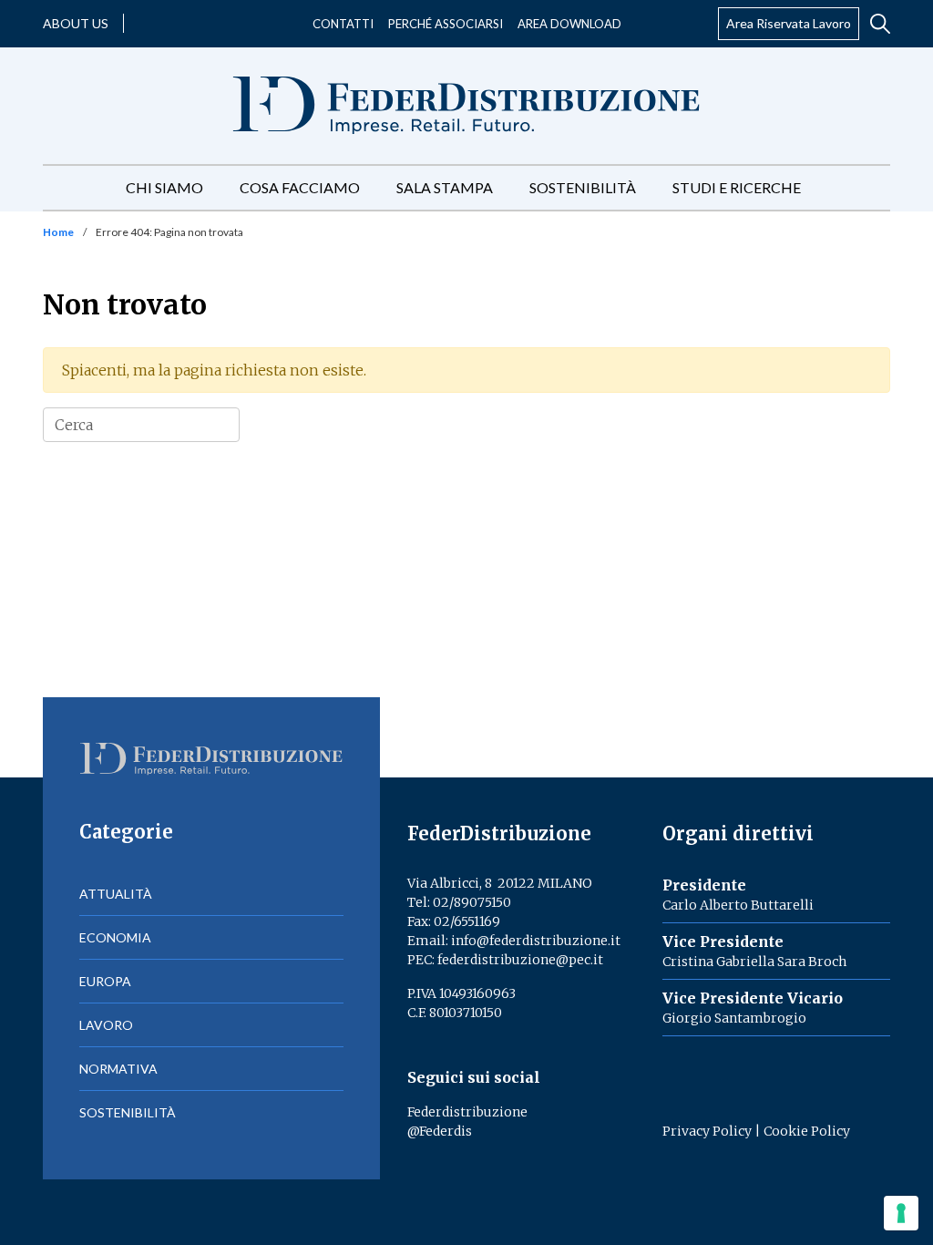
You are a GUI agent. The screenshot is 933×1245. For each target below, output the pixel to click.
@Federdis (439, 1131)
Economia (115, 937)
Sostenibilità (582, 187)
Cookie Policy (807, 1131)
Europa (105, 981)
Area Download (569, 23)
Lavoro (106, 1025)
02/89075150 (472, 902)
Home (58, 232)
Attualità (115, 893)
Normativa (118, 1068)
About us (75, 23)
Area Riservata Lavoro (788, 23)
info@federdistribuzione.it (535, 940)
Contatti (343, 23)
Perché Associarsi (445, 23)
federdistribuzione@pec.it (520, 960)
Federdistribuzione (467, 1112)
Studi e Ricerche (736, 187)
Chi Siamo (164, 187)
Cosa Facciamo (300, 187)
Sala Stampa (444, 187)
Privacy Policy (707, 1131)
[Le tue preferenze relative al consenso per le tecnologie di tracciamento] (901, 1213)
